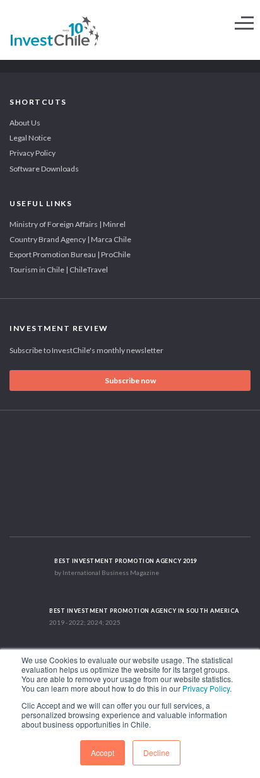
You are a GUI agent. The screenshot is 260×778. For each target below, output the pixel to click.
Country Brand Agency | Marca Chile (70, 239)
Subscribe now (130, 380)
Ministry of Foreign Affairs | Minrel (67, 224)
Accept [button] (102, 752)
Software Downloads (44, 168)
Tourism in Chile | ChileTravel (58, 269)
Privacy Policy (206, 688)
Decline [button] (156, 752)
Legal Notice (30, 137)
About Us (24, 122)
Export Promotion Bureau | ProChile (70, 254)
